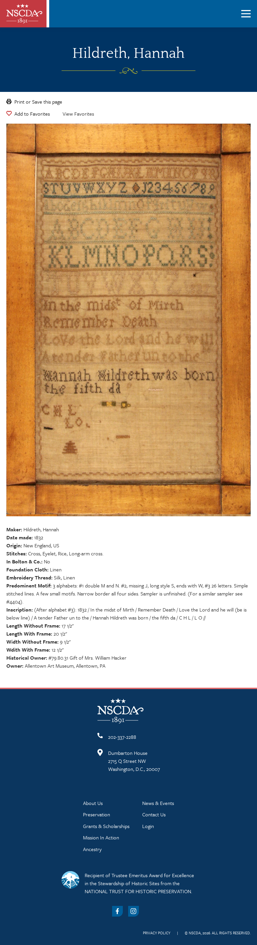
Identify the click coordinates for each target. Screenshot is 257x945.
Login (148, 826)
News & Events (158, 803)
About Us (93, 803)
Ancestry (92, 849)
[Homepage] (24, 14)
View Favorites (78, 113)
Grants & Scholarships (106, 826)
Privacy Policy (156, 933)
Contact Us (154, 814)
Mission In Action (101, 837)
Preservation (96, 814)
